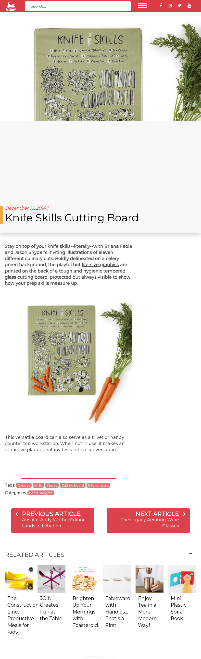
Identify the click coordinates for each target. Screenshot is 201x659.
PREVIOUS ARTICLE (51, 513)
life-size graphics (100, 264)
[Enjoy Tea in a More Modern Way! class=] (149, 578)
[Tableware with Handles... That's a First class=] (117, 578)
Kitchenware (98, 485)
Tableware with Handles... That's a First (117, 611)
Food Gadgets (40, 493)
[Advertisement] (100, 161)
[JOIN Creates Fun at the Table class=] (51, 578)
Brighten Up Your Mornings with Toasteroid (85, 611)
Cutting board (73, 485)
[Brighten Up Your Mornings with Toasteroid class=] (84, 578)
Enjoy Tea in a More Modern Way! (147, 611)
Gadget (24, 485)
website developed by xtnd (100, 656)
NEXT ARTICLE (157, 513)
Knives (52, 485)
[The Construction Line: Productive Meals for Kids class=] (19, 578)
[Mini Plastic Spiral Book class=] (182, 578)
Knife (38, 485)
